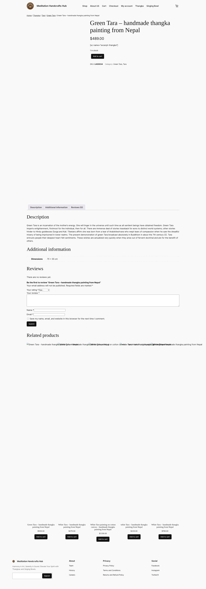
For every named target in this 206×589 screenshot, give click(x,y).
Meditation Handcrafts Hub (52, 5)
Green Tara (51, 15)
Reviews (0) (77, 207)
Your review (33, 293)
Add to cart (97, 56)
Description (36, 207)
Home (29, 15)
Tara (43, 15)
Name (30, 310)
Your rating (33, 290)
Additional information (56, 207)
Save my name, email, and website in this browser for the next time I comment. (67, 318)
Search (47, 576)
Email (30, 314)
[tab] (36, 207)
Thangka (36, 15)
